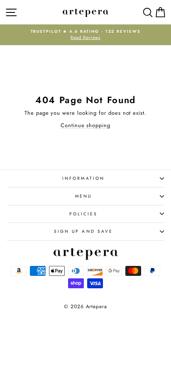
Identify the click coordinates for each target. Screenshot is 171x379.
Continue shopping (85, 125)
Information (83, 178)
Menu (83, 196)
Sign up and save (83, 231)
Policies (83, 214)
